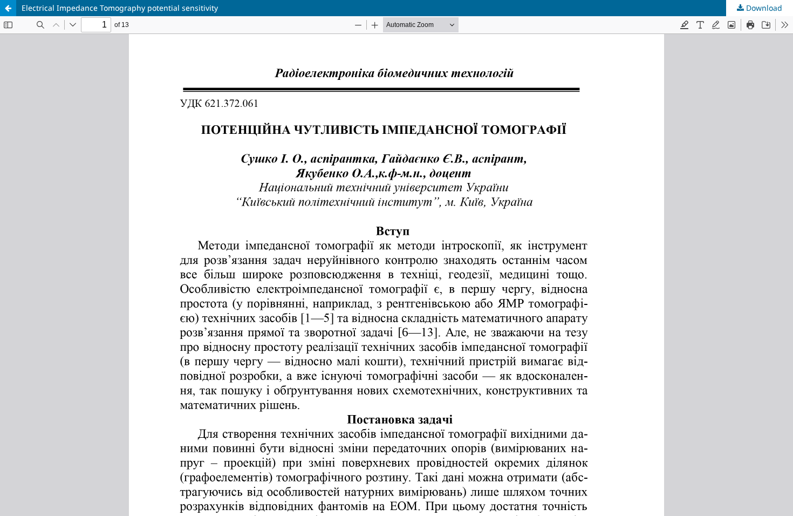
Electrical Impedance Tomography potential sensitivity (120, 8)
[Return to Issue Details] (8, 8)
